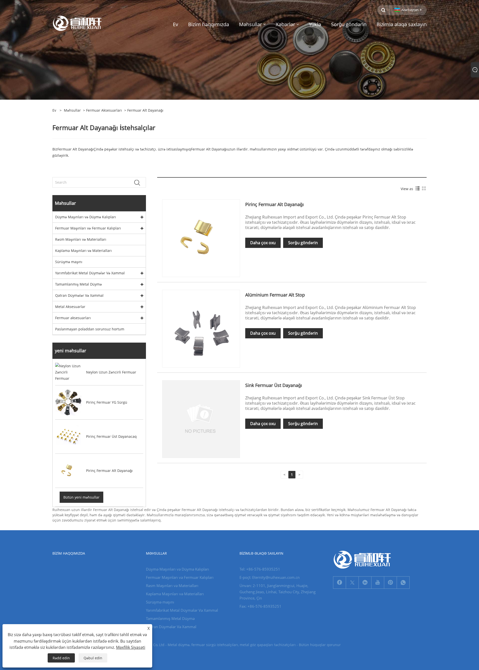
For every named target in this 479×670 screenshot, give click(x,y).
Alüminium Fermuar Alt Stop (275, 295)
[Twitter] (352, 582)
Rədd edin (61, 658)
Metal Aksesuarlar (70, 306)
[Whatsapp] (403, 582)
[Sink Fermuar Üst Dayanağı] (201, 418)
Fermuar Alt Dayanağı (75, 149)
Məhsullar (72, 110)
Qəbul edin (93, 658)
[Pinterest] (390, 582)
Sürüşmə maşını (68, 261)
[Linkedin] (365, 582)
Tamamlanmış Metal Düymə (78, 284)
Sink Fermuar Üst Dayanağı (273, 385)
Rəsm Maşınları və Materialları (80, 239)
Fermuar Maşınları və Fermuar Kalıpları (88, 228)
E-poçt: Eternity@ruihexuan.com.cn (270, 577)
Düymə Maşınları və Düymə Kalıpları (85, 217)
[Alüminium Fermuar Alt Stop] (201, 328)
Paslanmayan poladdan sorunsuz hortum (89, 329)
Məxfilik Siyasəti (130, 647)
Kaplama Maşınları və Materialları (83, 250)
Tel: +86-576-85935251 (260, 569)
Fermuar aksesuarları (104, 110)
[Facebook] (339, 582)
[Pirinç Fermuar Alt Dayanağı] (201, 237)
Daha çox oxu (263, 242)
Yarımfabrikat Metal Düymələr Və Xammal (90, 273)
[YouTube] (377, 582)
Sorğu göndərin (303, 242)
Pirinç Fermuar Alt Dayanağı (274, 204)
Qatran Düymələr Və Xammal (79, 295)
